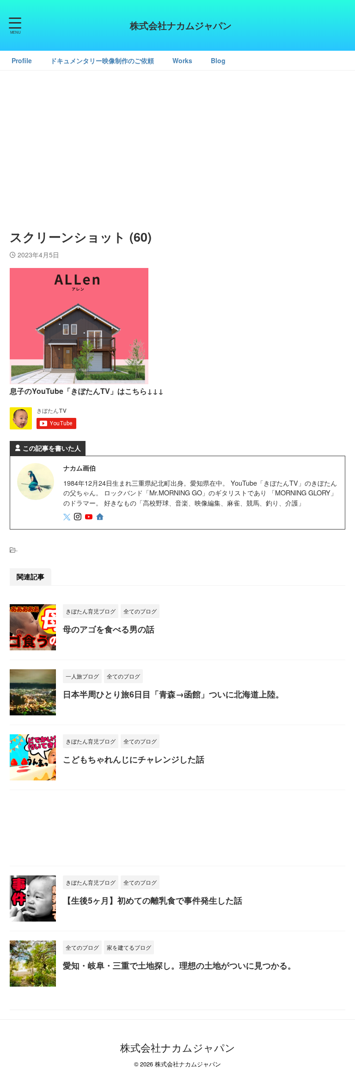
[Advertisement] (177, 144)
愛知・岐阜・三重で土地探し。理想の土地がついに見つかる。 (179, 965)
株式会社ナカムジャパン (181, 25)
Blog (218, 60)
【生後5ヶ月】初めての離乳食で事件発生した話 (152, 900)
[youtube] (89, 517)
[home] (100, 517)
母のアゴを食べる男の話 (108, 629)
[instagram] (78, 517)
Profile (22, 60)
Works (182, 60)
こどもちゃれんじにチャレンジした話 (133, 759)
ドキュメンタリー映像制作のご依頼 (102, 60)
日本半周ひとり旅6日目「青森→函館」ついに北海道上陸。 (173, 694)
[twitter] (67, 517)
